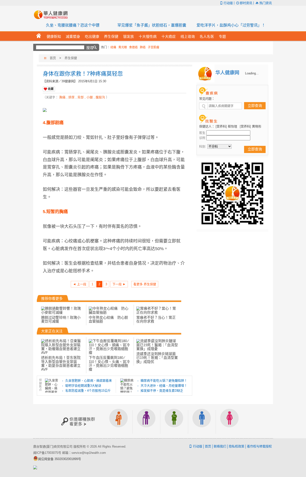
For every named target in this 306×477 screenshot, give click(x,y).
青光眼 (122, 47)
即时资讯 (246, 3)
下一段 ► (119, 284)
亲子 (174, 421)
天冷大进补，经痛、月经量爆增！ (164, 385)
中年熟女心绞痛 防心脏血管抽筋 (108, 319)
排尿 (71, 97)
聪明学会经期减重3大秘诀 (83, 385)
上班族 (118, 421)
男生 (201, 421)
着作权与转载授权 (259, 446)
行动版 (228, 3)
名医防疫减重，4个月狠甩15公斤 (88, 390)
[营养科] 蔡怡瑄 (226, 126)
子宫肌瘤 (153, 47)
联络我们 (220, 446)
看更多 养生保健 (144, 284)
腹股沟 (100, 97)
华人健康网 (52, 14)
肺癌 (143, 47)
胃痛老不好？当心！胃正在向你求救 (156, 319)
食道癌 (133, 47)
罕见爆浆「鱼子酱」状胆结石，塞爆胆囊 (151, 25)
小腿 (90, 97)
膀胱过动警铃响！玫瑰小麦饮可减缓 (61, 319)
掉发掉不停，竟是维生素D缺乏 (162, 390)
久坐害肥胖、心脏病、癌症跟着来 (88, 380)
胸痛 (62, 97)
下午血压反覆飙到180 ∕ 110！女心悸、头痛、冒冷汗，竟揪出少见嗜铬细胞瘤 (109, 363)
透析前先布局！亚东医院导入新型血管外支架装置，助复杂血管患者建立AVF (61, 363)
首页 (53, 58)
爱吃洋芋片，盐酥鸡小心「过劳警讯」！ (231, 25)
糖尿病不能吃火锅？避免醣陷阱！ (164, 380)
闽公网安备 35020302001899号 (59, 459)
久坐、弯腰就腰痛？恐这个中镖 (72, 25)
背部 (80, 97)
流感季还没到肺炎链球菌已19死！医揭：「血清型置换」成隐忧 (157, 357)
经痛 (113, 47)
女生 (229, 421)
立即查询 (255, 106)
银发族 (146, 421)
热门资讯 (265, 3)
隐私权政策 (236, 446)
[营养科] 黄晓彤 (250, 126)
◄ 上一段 (79, 284)
